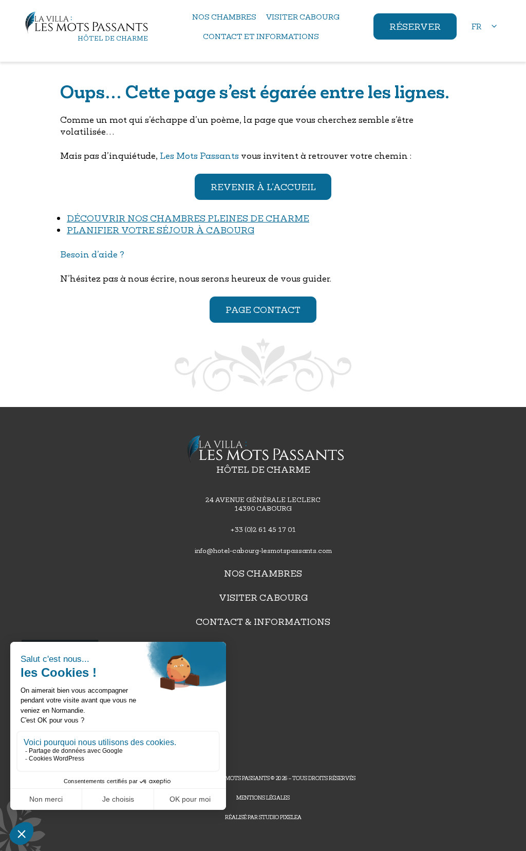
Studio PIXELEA (280, 817)
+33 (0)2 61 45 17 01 (263, 529)
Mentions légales (263, 797)
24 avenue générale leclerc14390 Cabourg (263, 504)
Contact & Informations (263, 621)
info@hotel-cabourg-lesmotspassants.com (263, 550)
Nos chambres (263, 573)
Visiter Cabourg (263, 597)
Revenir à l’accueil (263, 187)
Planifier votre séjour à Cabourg (160, 230)
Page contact (263, 310)
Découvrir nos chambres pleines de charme (188, 218)
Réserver (415, 26)
